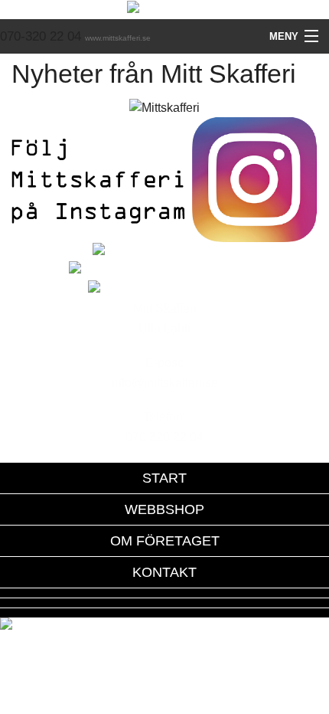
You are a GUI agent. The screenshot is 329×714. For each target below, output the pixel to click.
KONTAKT (164, 572)
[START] (165, 8)
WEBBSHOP (164, 509)
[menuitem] (164, 478)
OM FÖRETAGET (165, 541)
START (164, 478)
